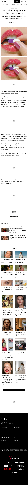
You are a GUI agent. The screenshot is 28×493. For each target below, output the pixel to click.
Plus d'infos (12, 451)
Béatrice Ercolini (14, 20)
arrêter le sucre (15, 181)
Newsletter (23, 1)
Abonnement (4, 427)
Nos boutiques (17, 430)
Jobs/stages (17, 427)
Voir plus (14, 390)
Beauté (7, 4)
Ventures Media (5, 437)
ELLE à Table (19, 4)
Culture (13, 4)
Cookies (16, 440)
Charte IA (3, 443)
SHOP (16, 1)
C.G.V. (15, 437)
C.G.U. (15, 434)
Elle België (3, 430)
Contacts (3, 434)
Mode (3, 4)
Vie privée (3, 440)
